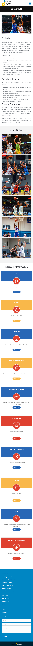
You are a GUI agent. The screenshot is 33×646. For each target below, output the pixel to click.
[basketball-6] (16, 248)
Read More (16, 292)
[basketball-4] (16, 206)
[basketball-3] (16, 185)
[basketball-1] (16, 144)
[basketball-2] (16, 165)
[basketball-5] (16, 227)
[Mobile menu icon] (30, 3)
